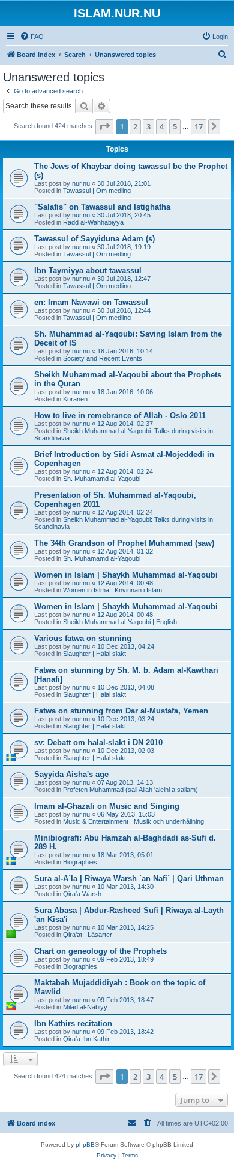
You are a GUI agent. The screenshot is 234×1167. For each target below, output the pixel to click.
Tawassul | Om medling (97, 190)
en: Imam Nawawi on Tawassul (91, 302)
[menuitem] (32, 36)
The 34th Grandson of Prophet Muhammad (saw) (124, 543)
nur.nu (81, 183)
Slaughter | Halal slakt (94, 653)
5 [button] (175, 126)
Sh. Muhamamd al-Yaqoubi (101, 478)
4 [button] (162, 126)
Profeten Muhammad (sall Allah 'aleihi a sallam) (130, 789)
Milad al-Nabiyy (85, 1007)
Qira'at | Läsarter (87, 934)
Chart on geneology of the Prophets (100, 951)
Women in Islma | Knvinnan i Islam (112, 590)
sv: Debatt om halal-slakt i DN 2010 (98, 742)
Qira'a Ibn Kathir (86, 1038)
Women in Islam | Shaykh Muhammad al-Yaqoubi (126, 574)
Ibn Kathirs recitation (73, 1023)
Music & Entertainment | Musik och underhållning (133, 821)
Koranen (75, 399)
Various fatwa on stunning (82, 638)
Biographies (80, 862)
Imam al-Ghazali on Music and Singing (106, 806)
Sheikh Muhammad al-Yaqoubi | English (120, 621)
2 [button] (135, 126)
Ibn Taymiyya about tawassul (88, 270)
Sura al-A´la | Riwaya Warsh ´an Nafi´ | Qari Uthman (129, 878)
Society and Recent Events (102, 358)
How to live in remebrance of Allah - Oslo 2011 (120, 415)
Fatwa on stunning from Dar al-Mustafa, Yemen (121, 710)
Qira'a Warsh (82, 893)
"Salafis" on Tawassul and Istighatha (102, 206)
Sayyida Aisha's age (71, 774)
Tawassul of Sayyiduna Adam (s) (94, 238)
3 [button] (148, 126)
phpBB (85, 1144)
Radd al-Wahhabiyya (93, 222)
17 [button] (198, 126)
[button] (104, 126)
